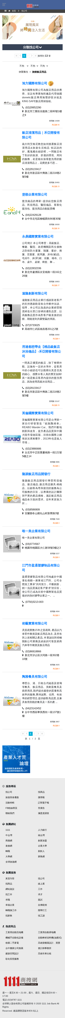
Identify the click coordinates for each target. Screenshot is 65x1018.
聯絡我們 (10, 813)
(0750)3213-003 (34, 602)
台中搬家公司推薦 (14, 948)
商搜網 (9, 840)
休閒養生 (23, 71)
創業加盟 (42, 840)
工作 (40, 889)
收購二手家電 (12, 943)
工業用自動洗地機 (14, 932)
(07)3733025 (32, 325)
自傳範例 (42, 905)
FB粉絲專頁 (11, 808)
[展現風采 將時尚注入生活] (32, 27)
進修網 (9, 846)
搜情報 (41, 797)
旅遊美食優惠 (12, 797)
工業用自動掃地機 (47, 932)
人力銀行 (42, 830)
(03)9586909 (32, 509)
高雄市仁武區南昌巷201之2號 (41, 329)
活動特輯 (10, 802)
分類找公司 (31, 47)
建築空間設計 (12, 953)
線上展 (41, 883)
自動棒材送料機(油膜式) (50, 937)
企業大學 (42, 846)
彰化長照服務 (12, 959)
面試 (40, 899)
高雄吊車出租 (44, 953)
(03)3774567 (32, 544)
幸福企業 (10, 905)
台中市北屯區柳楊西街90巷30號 (43, 218)
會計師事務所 (44, 948)
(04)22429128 (33, 215)
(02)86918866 (33, 651)
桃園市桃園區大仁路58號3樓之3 (43, 547)
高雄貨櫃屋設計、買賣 (49, 943)
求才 (40, 894)
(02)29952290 (33, 107)
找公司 (9, 792)
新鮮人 (41, 851)
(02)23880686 (33, 448)
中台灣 (9, 835)
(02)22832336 (33, 268)
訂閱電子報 (43, 802)
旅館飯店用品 (39, 71)
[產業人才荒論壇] (16, 759)
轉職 (8, 851)
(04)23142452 (33, 708)
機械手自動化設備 (14, 937)
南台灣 (41, 835)
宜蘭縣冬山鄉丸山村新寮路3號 (42, 513)
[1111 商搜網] (32, 981)
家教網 (41, 856)
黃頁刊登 (10, 878)
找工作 (9, 894)
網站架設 (10, 889)
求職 (8, 899)
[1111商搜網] (32, 6)
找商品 (41, 792)
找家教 (9, 915)
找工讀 (41, 915)
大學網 (9, 856)
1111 (8, 830)
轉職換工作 (11, 910)
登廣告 (41, 808)
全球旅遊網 (11, 862)
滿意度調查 (43, 813)
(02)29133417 (33, 169)
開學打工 (42, 910)
